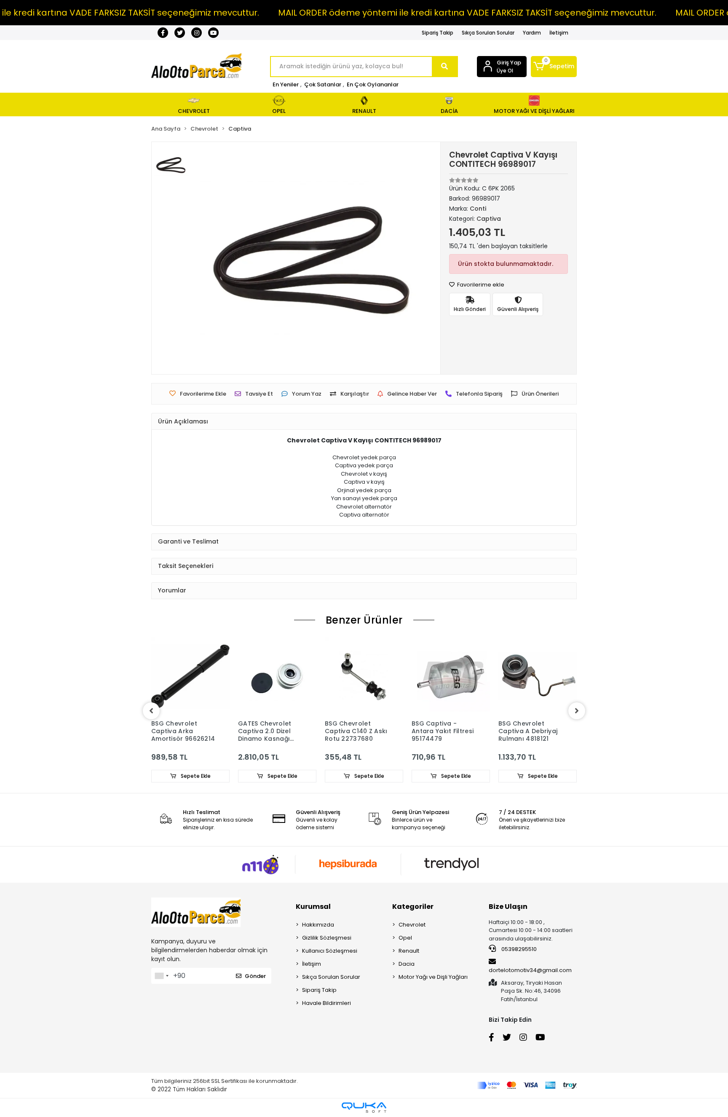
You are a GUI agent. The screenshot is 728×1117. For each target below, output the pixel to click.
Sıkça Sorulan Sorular (488, 32)
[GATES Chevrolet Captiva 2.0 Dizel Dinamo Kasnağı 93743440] (277, 676)
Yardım (532, 32)
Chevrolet (412, 925)
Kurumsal (313, 906)
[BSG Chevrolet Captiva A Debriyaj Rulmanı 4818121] (537, 676)
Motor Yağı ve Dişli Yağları (433, 977)
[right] (576, 711)
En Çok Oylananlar (373, 84)
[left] (151, 711)
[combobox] (161, 975)
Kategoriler (413, 906)
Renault (409, 951)
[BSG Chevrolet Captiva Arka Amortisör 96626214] (190, 676)
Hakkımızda (318, 925)
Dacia (407, 964)
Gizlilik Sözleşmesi (326, 938)
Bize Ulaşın (508, 906)
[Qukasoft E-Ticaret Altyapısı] (364, 1107)
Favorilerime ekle (480, 285)
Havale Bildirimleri (326, 1003)
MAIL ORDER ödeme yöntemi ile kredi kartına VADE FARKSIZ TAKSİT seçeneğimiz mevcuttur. (467, 13)
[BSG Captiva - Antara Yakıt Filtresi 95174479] (451, 676)
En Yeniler (286, 84)
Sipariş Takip (437, 32)
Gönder (255, 976)
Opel (405, 938)
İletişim (558, 32)
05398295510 (518, 949)
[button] (554, 66)
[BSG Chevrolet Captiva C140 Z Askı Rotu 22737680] (364, 676)
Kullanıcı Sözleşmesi (329, 951)
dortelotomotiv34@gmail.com (530, 970)
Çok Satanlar (322, 84)
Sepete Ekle (195, 775)
